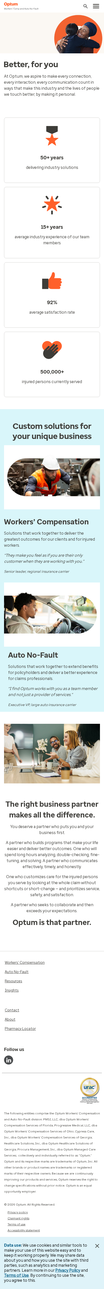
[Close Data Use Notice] (97, 1246)
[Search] (85, 6)
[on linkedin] (8, 1060)
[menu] (96, 6)
